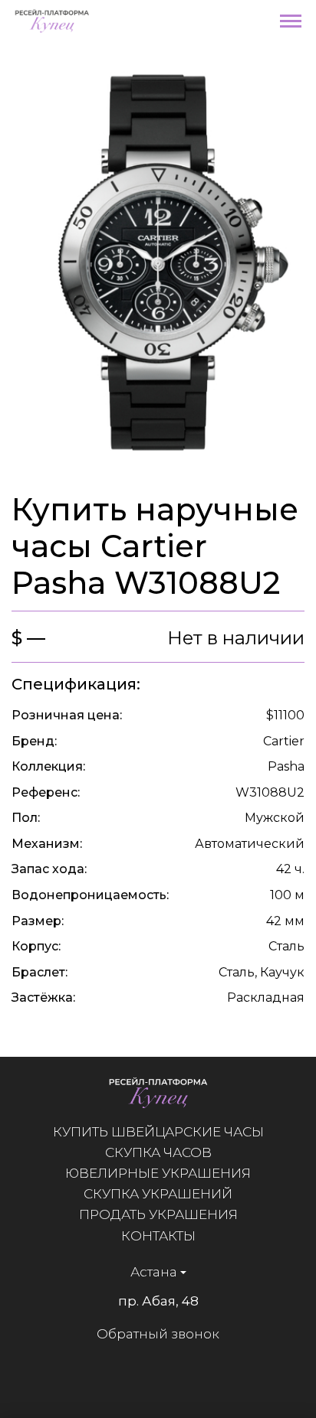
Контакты (158, 1236)
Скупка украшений (158, 1193)
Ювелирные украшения (158, 1173)
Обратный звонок (158, 1333)
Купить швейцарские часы (158, 1131)
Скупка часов (158, 1152)
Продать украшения (158, 1214)
